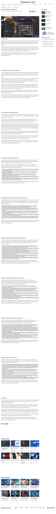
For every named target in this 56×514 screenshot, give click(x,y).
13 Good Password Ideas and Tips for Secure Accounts (48, 44)
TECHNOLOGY (18, 14)
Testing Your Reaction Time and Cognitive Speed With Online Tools (5, 498)
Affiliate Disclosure (42, 507)
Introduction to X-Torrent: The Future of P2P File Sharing (48, 20)
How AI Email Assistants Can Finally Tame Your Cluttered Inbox (15, 487)
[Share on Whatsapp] (34, 11)
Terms (31, 507)
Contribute (16, 507)
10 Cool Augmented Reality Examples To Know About (48, 12)
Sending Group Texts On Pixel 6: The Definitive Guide (49, 16)
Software (3, 5)
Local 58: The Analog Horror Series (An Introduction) (48, 27)
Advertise (21, 507)
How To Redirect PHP (48, 24)
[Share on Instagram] (4, 423)
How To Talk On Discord (34, 460)
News (20, 5)
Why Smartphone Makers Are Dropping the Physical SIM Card (15, 498)
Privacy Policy (36, 507)
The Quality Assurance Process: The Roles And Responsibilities (48, 41)
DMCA (16, 508)
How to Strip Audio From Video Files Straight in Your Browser (34, 487)
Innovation (10, 5)
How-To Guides (4, 14)
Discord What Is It (33, 447)
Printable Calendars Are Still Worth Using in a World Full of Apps (25, 487)
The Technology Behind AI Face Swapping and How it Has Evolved (5, 487)
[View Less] (38, 11)
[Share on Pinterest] (32, 11)
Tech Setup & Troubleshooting (11, 14)
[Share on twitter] (31, 11)
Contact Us (26, 507)
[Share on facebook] (29, 11)
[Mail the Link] (37, 11)
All (24, 5)
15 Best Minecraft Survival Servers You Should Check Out (48, 46)
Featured (15, 5)
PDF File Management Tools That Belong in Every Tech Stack (34, 498)
